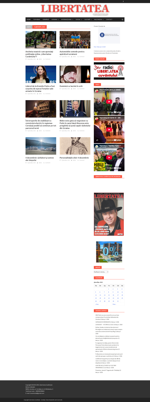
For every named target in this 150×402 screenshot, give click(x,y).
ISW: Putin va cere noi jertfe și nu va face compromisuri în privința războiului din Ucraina (107, 317)
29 (109, 301)
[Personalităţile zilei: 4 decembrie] (75, 146)
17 (118, 295)
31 (118, 301)
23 (113, 298)
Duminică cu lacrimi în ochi (71, 86)
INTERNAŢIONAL (66, 19)
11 (122, 292)
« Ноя (96, 304)
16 (113, 295)
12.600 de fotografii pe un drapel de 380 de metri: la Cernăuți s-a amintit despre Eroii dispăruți (107, 361)
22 (109, 298)
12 (96, 295)
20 (100, 298)
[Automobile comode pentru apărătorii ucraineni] (75, 39)
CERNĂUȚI (46, 19)
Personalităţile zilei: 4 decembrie (74, 158)
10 (118, 292)
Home (29, 19)
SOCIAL (78, 19)
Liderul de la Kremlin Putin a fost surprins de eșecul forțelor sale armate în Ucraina (40, 88)
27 (100, 301)
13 (100, 295)
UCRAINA (54, 19)
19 (96, 298)
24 (118, 298)
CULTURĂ (87, 19)
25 (122, 298)
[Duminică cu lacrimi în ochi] (75, 74)
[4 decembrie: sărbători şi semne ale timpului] (41, 146)
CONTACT (109, 19)
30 (113, 301)
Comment (47, 59)
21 (104, 298)
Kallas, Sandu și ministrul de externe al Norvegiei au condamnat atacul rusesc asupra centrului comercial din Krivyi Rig (108, 329)
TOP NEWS (36, 19)
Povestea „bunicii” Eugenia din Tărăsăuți (107, 370)
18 (122, 295)
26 (96, 301)
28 (104, 301)
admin (40, 59)
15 (109, 295)
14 (104, 295)
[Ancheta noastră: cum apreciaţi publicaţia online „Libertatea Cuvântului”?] (41, 39)
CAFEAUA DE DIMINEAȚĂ (102, 322)
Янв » (114, 304)
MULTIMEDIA (98, 19)
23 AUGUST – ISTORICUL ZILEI (104, 324)
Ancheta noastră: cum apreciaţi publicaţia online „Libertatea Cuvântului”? (39, 54)
